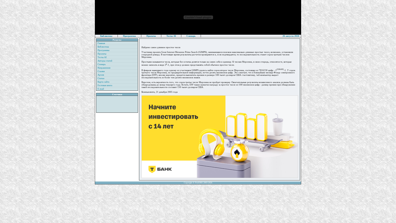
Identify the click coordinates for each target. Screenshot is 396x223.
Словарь (191, 36)
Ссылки (101, 71)
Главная (101, 43)
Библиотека (106, 36)
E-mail (101, 89)
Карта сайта (103, 82)
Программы (129, 36)
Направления (104, 67)
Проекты (151, 36)
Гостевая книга (105, 85)
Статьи (101, 78)
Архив (101, 75)
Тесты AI (171, 36)
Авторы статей (105, 60)
